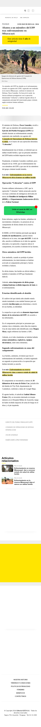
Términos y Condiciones (20, 683)
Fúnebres (20, 689)
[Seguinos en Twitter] (19, 717)
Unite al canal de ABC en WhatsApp (22, 211)
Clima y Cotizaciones (21, 10)
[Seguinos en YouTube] (22, 717)
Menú (37, 10)
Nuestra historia (21, 679)
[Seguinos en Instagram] (24, 717)
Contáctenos (20, 696)
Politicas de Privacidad (20, 686)
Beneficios (20, 693)
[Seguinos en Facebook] (17, 717)
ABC (6, 10)
